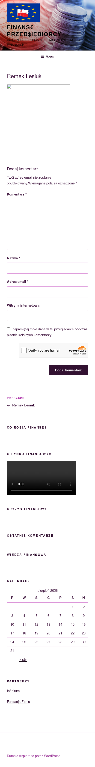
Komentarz (17, 194)
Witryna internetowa (23, 305)
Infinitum (13, 690)
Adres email (17, 281)
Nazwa (13, 258)
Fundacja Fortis (18, 701)
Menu (50, 56)
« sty (23, 659)
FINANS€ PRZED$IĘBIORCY (34, 30)
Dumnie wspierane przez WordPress (33, 755)
